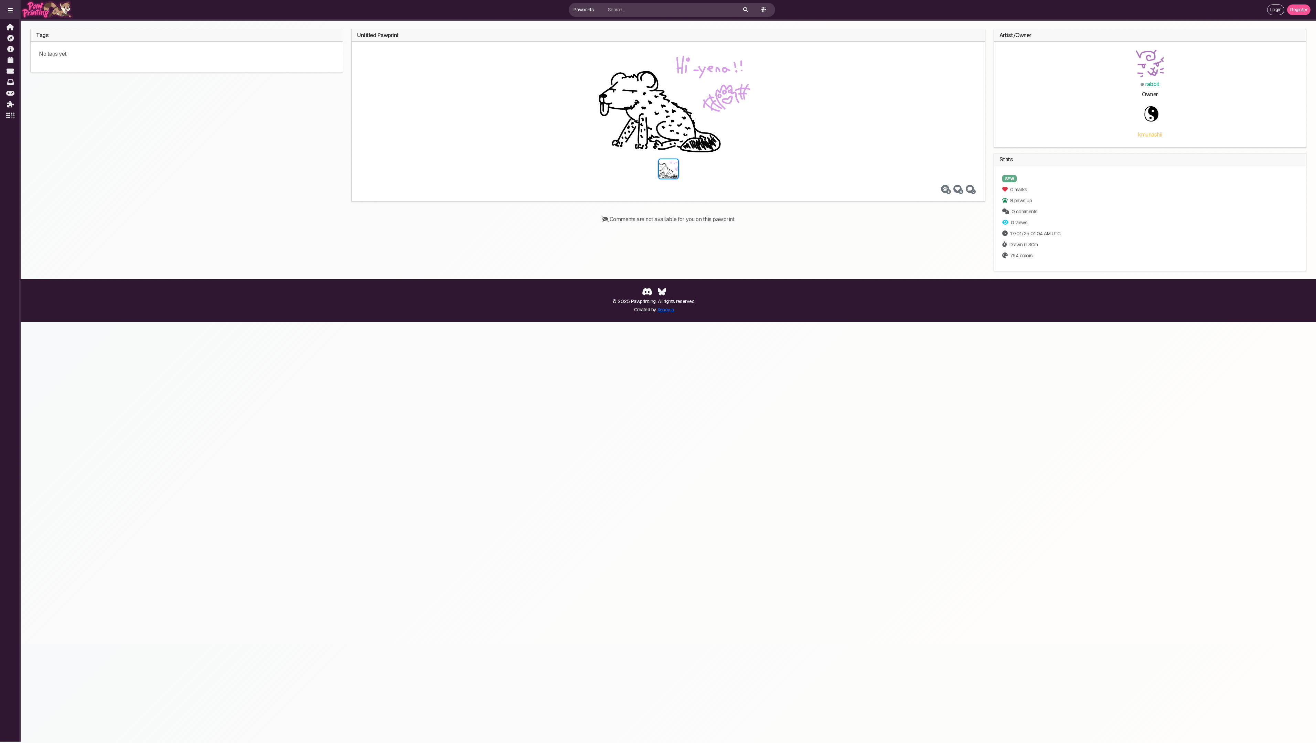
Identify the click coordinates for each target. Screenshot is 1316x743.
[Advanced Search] (764, 9)
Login (1276, 10)
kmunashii (1150, 134)
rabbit (1151, 84)
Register (1298, 10)
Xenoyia (665, 309)
